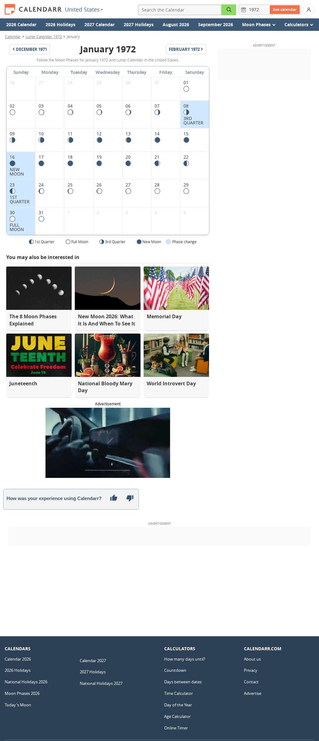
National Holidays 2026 (26, 682)
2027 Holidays (139, 24)
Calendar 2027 (93, 660)
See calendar (285, 9)
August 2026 (176, 24)
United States (82, 9)
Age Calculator (177, 716)
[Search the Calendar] (228, 9)
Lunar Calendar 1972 (44, 36)
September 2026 (215, 24)
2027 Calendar (99, 24)
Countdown (175, 670)
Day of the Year (178, 705)
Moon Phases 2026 (22, 693)
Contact (251, 682)
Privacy (250, 670)
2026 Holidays (60, 24)
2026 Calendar (21, 24)
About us (252, 659)
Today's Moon (18, 705)
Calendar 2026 (18, 659)
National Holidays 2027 (101, 683)
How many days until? (184, 659)
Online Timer (176, 728)
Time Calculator (178, 693)
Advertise (252, 693)
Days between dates (183, 682)
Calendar (13, 36)
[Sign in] (308, 9)
